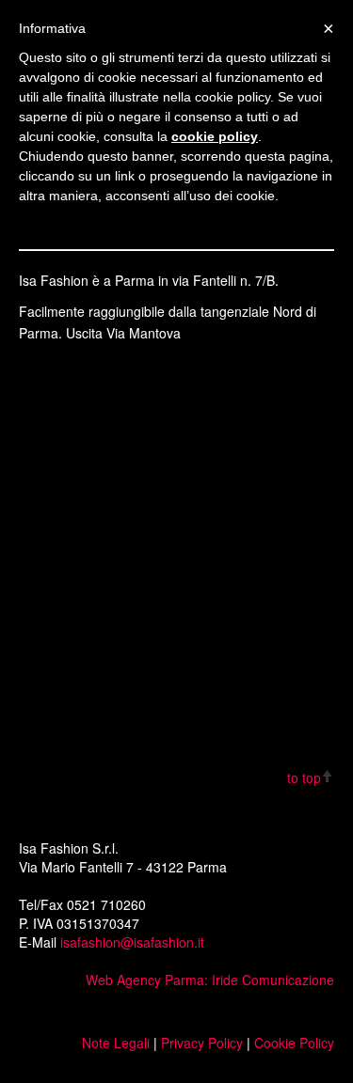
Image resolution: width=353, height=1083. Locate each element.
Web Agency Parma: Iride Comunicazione (210, 979)
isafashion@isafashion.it (132, 942)
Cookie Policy (294, 1042)
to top (304, 777)
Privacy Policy (202, 1042)
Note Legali (117, 1042)
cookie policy (214, 136)
